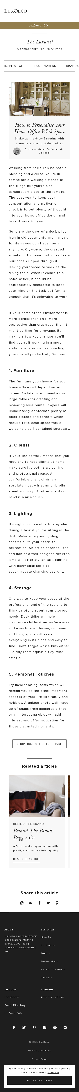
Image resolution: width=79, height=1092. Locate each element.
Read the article (26, 859)
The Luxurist (39, 41)
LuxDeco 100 (38, 25)
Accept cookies (39, 1080)
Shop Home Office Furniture (39, 744)
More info (53, 1072)
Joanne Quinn (36, 149)
